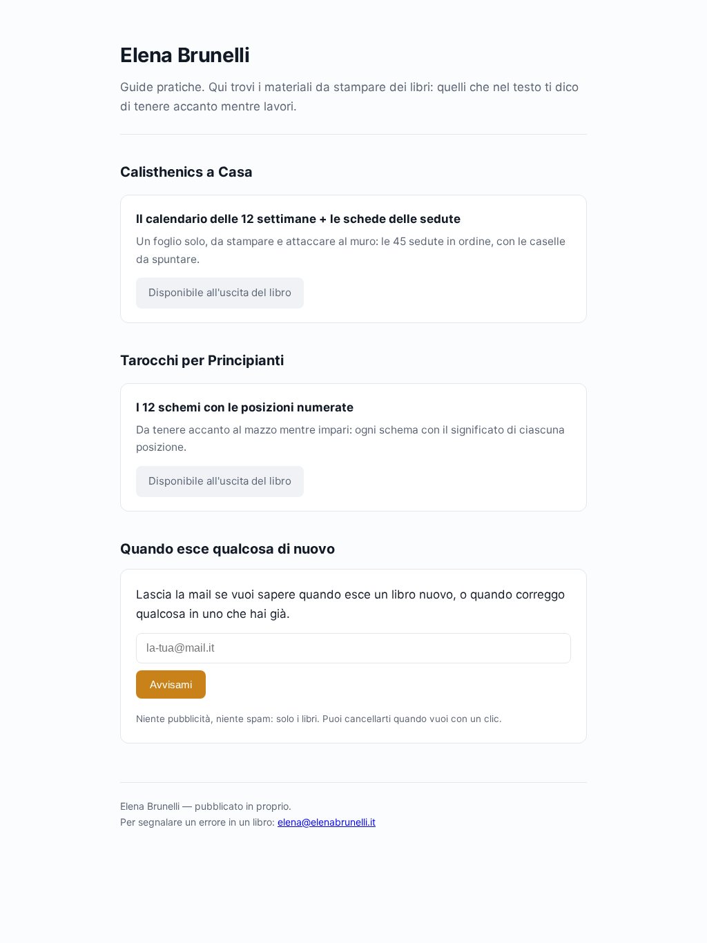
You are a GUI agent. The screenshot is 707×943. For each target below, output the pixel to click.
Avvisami (171, 684)
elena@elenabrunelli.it (327, 822)
